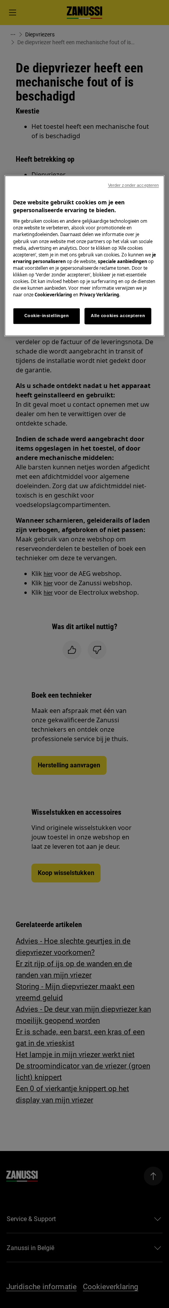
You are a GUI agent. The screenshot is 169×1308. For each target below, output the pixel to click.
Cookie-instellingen (46, 316)
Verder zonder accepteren (133, 185)
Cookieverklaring (53, 295)
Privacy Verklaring (99, 295)
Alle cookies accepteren (118, 316)
